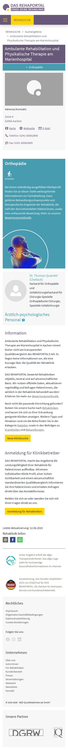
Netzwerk (11, 683)
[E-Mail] (5, 539)
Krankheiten (12, 429)
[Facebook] (12, 539)
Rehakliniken (50, 408)
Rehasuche (24, 20)
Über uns (10, 660)
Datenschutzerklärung (18, 618)
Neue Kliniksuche (17, 438)
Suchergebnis (33, 31)
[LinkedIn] (19, 639)
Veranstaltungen (15, 679)
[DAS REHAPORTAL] (23, 7)
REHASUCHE (13, 31)
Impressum (12, 610)
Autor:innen (12, 664)
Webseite (29, 128)
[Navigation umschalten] (6, 20)
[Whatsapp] (20, 539)
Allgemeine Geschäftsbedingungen (24, 614)
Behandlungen (35, 429)
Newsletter (11, 687)
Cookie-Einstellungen (17, 622)
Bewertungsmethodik (18, 217)
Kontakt (10, 690)
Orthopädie (36, 67)
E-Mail (46, 128)
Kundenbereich (14, 671)
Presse (9, 675)
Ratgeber (22, 425)
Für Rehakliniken (15, 667)
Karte (12, 128)
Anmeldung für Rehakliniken (24, 511)
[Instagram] (13, 639)
